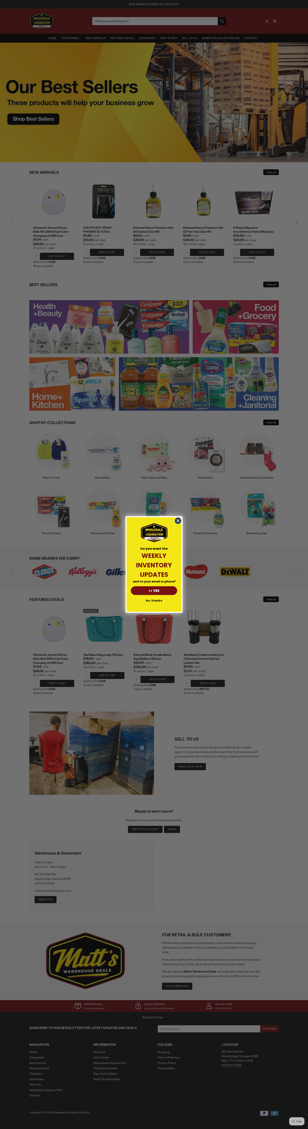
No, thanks (154, 601)
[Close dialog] (178, 521)
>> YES (154, 590)
